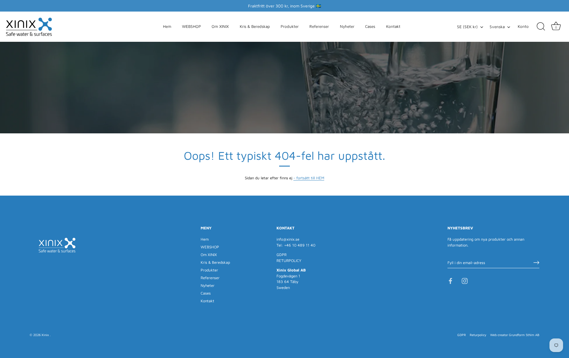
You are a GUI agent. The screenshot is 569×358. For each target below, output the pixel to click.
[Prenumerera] (536, 263)
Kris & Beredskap (255, 26)
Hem (167, 26)
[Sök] (540, 26)
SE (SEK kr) (467, 26)
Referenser (319, 26)
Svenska (497, 26)
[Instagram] (465, 280)
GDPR (281, 254)
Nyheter (347, 26)
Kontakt (393, 26)
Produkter (290, 26)
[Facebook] (450, 280)
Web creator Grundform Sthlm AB (514, 335)
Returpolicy (478, 335)
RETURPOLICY (288, 260)
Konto (523, 26)
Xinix (45, 335)
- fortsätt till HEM (308, 177)
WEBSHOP (191, 26)
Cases (370, 26)
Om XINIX (220, 26)
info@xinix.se (287, 239)
